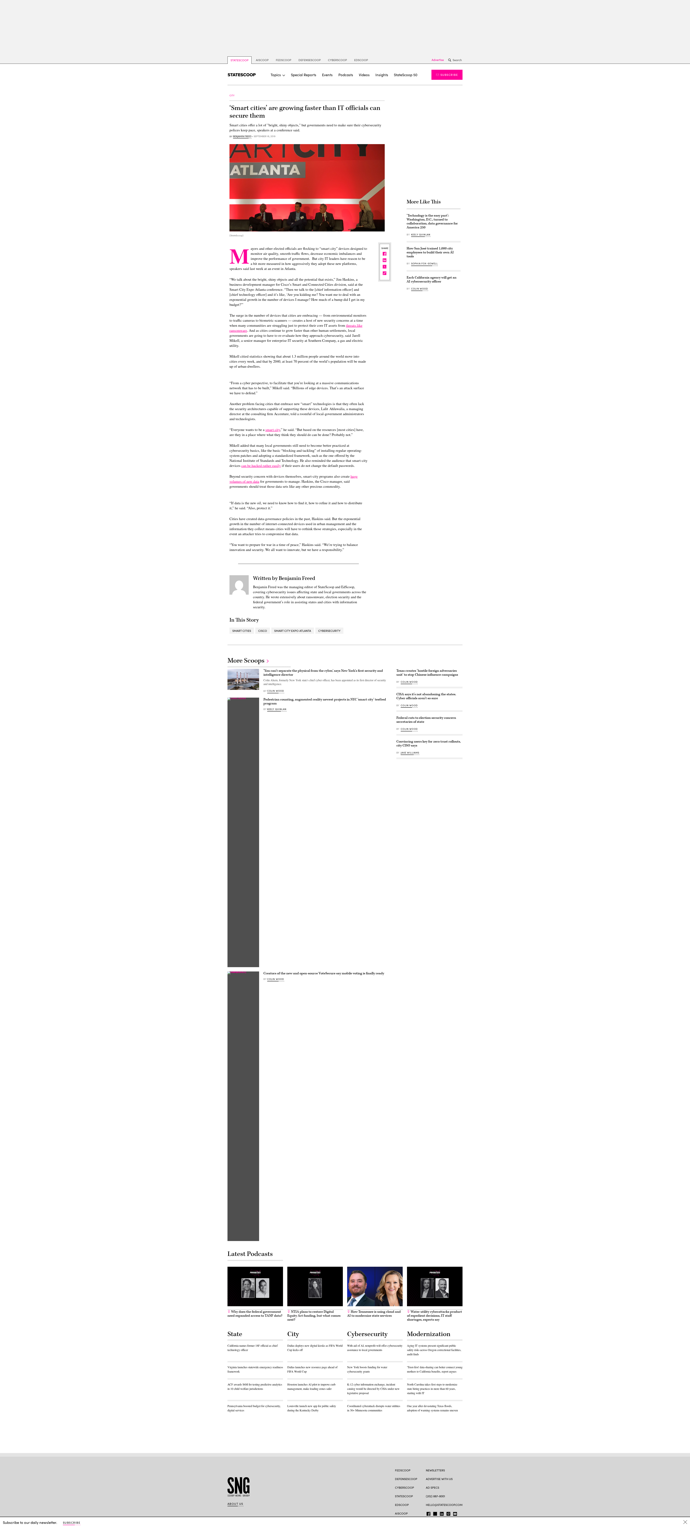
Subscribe (449, 75)
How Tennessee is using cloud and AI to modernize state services (374, 1313)
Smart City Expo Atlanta (292, 631)
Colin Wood (419, 288)
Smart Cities (241, 631)
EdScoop (361, 60)
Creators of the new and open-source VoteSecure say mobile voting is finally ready (323, 973)
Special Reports (303, 74)
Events (327, 74)
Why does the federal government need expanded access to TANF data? (254, 1313)
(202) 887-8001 (435, 1496)
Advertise (438, 60)
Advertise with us (439, 1479)
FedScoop (283, 60)
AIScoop (262, 60)
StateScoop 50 (405, 74)
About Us (235, 1504)
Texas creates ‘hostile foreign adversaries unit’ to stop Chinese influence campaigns (427, 672)
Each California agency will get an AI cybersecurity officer (431, 279)
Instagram (448, 1513)
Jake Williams (410, 752)
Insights (381, 74)
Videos (364, 74)
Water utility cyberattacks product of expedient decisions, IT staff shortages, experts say (434, 1315)
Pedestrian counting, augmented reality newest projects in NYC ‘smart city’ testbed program (324, 701)
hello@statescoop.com (444, 1505)
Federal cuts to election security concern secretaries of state (426, 720)
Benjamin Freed (242, 136)
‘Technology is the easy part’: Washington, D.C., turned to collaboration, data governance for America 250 (432, 221)
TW (435, 1513)
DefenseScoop (309, 60)
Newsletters (435, 1470)
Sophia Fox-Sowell (424, 263)
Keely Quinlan (420, 234)
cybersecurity (329, 631)
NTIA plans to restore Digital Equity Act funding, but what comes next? (314, 1315)
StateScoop (240, 60)
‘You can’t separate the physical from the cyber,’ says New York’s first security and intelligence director (323, 672)
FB (427, 1513)
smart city (272, 429)
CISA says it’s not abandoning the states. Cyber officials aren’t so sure (426, 696)
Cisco (262, 631)
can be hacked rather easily (261, 465)
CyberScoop (337, 60)
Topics (276, 74)
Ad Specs (432, 1487)
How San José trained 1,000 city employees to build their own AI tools (430, 252)
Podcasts (345, 74)
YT (454, 1513)
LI (440, 1513)
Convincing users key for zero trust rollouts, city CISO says (428, 743)
